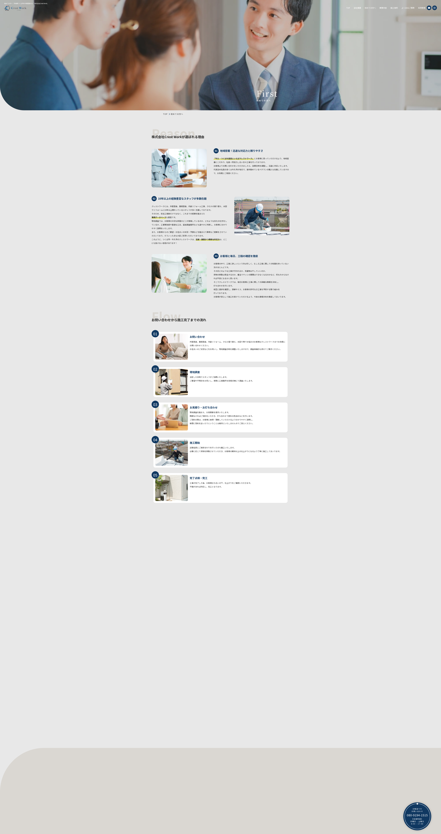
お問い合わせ (213, 813)
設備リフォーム (261, 792)
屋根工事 (259, 777)
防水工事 (259, 787)
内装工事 (259, 782)
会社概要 (357, 7)
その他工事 (260, 797)
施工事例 (394, 7)
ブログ (211, 792)
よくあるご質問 (407, 7)
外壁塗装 (259, 772)
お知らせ (212, 787)
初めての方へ (370, 7)
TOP (348, 7)
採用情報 (421, 7)
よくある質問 (213, 802)
